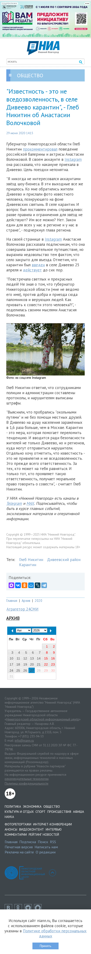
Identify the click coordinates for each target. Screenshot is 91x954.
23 (53, 664)
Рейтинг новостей (44, 834)
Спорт (40, 812)
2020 (38, 600)
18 (18, 664)
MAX (30, 503)
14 (39, 658)
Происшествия (59, 812)
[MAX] (11, 585)
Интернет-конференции (52, 824)
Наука (9, 817)
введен (38, 264)
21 (39, 664)
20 (32, 664)
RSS (53, 841)
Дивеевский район (63, 559)
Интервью (54, 829)
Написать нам (46, 847)
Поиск (43, 841)
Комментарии (16, 834)
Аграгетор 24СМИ (22, 609)
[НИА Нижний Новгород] (43, 53)
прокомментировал (40, 149)
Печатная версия (19, 847)
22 (46, 664)
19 (25, 664)
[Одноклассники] (24, 585)
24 (11, 670)
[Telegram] (44, 585)
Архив (26, 600)
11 (18, 658)
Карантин (27, 564)
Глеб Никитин (31, 559)
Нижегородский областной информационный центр (42, 719)
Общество (51, 806)
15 (46, 658)
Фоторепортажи (18, 824)
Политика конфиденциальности (26, 783)
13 (32, 658)
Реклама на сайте (19, 852)
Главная (11, 600)
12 (25, 658)
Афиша (78, 812)
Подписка (27, 841)
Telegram (14, 503)
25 (18, 670)
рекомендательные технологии (27, 779)
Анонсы (11, 829)
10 (11, 658)
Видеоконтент (31, 829)
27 (32, 670)
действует (32, 270)
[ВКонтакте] (18, 585)
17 (11, 664)
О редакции (46, 852)
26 (25, 670)
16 (53, 658)
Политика (13, 806)
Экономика (32, 806)
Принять (45, 946)
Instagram (73, 159)
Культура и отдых (19, 812)
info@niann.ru (24, 740)
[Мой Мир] (31, 585)
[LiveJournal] (37, 585)
